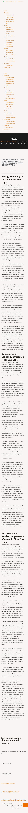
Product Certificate (10, 59)
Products (6, 25)
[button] (14, 71)
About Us (6, 13)
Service (6, 48)
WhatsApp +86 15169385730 (8, 783)
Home (5, 10)
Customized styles (10, 36)
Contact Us (7, 67)
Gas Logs (8, 27)
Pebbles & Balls (10, 29)
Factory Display (10, 17)
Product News (9, 42)
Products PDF (9, 65)
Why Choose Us (10, 21)
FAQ (7, 23)
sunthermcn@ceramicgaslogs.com (13, 800)
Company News (10, 40)
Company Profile (10, 15)
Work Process (9, 50)
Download (6, 63)
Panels (7, 33)
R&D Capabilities (10, 19)
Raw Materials (9, 52)
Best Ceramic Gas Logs (11, 141)
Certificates (7, 57)
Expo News (8, 44)
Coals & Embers (10, 31)
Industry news (9, 46)
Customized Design (10, 54)
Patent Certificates (10, 61)
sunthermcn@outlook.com (10, 792)
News (5, 38)
